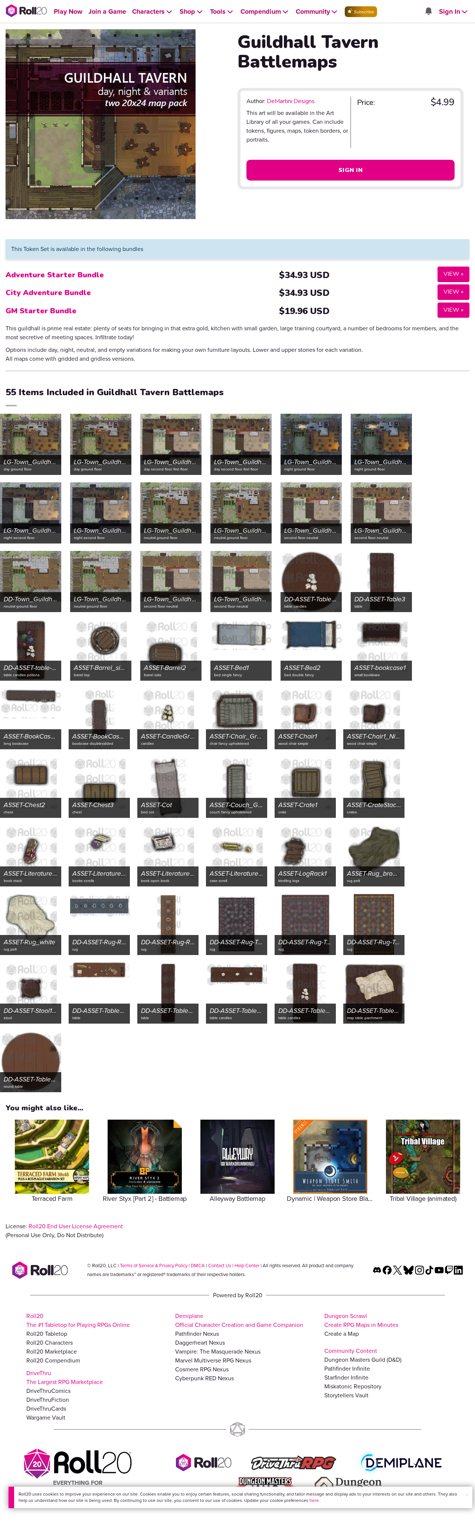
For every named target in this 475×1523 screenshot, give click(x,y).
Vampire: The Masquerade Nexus (218, 1351)
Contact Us (219, 1265)
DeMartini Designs (291, 101)
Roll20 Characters (49, 1342)
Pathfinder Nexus (197, 1333)
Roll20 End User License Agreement (76, 1226)
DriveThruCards (46, 1408)
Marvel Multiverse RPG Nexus (213, 1360)
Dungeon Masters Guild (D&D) (363, 1359)
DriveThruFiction (47, 1399)
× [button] (467, 1494)
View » (450, 274)
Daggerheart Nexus (200, 1342)
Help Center (247, 1265)
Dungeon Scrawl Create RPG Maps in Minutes (361, 1320)
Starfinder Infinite (346, 1377)
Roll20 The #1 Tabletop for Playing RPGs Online (78, 1320)
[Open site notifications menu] (428, 11)
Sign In (350, 170)
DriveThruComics (48, 1391)
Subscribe (363, 12)
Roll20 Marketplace (51, 1351)
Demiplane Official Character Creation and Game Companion (239, 1320)
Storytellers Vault (346, 1395)
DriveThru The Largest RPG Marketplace (64, 1377)
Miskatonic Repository (352, 1386)
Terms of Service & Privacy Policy (153, 1265)
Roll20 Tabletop (46, 1333)
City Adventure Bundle (48, 293)
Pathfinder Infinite (347, 1368)
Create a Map (341, 1333)
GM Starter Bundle (41, 311)
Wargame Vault (45, 1417)
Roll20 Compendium (53, 1360)
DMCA (198, 1265)
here (314, 1500)
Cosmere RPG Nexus (202, 1369)
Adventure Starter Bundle (55, 275)
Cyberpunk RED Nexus (204, 1378)
